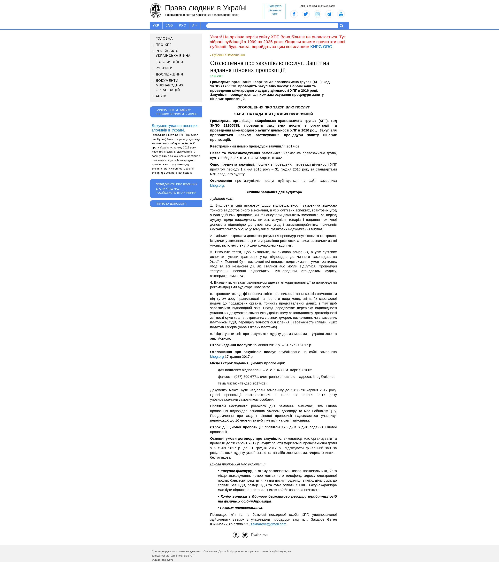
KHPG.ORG (321, 46)
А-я (195, 25)
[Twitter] (245, 534)
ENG (169, 25)
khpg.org (217, 185)
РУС (182, 25)
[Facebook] (236, 534)
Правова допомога (171, 203)
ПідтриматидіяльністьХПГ (275, 10)
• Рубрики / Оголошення (227, 55)
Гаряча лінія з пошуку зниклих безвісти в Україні (177, 112)
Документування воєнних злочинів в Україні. (174, 127)
